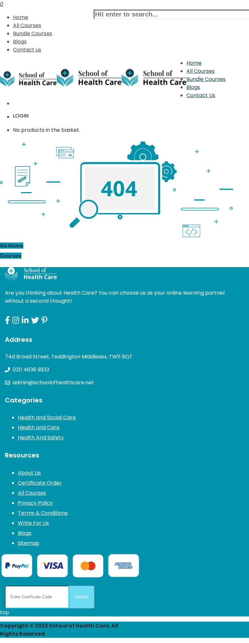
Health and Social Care (47, 417)
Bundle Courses (32, 33)
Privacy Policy (35, 503)
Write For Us (33, 523)
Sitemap (28, 543)
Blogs (20, 41)
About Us (29, 473)
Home (20, 17)
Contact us (27, 49)
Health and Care (39, 427)
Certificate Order (40, 483)
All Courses (27, 25)
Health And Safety (41, 437)
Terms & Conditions (43, 513)
